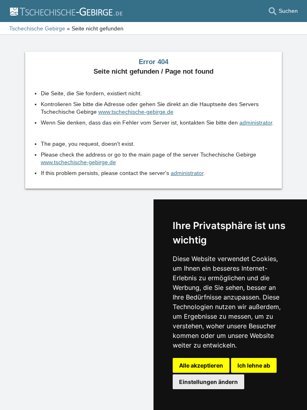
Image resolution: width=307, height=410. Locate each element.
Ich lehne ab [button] (253, 365)
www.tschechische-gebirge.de (135, 112)
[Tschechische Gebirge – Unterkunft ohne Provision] (65, 11)
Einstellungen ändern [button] (208, 381)
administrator (255, 122)
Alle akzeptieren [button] (201, 365)
